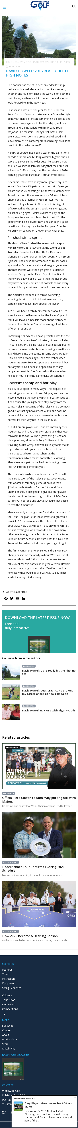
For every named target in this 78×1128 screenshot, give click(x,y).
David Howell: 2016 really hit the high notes (49, 672)
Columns (19, 62)
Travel (5, 974)
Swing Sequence (11, 988)
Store (5, 1044)
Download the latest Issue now (37, 618)
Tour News (8, 1000)
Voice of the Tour (10, 862)
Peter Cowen (8, 793)
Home (9, 62)
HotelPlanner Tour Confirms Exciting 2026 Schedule (33, 868)
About (5, 1035)
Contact (6, 1030)
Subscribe (7, 1025)
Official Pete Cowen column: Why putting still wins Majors (39, 799)
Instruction (8, 978)
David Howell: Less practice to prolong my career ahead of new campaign (47, 692)
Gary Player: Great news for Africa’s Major (48, 1104)
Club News (8, 1004)
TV (3, 1013)
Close (75, 1098)
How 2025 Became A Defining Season (30, 936)
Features (7, 969)
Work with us (9, 1039)
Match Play (8, 1048)
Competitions (10, 1009)
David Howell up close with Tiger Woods (48, 710)
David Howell (28, 666)
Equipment (8, 983)
